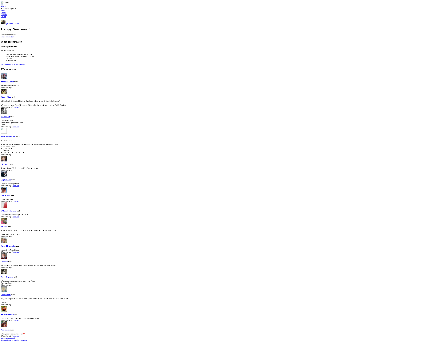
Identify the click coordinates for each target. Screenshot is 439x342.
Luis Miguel (5, 195)
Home (3, 11)
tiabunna (4, 262)
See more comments (8, 338)
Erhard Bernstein (8, 246)
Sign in (3, 6)
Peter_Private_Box (8, 136)
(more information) (8, 37)
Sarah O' (4, 226)
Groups (3, 13)
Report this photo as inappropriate (13, 64)
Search (3, 17)
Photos (17, 24)
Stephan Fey (6, 180)
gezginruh (9, 24)
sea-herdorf (5, 117)
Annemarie (5, 330)
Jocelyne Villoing (7, 314)
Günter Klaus (6, 97)
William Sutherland (8, 211)
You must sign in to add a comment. (14, 340)
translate (16, 107)
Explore (4, 15)
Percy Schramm (7, 277)
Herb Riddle (6, 295)
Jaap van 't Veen (7, 82)
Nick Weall (5, 164)
